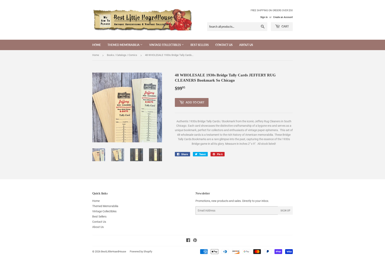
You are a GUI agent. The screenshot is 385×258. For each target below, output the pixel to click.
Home (96, 45)
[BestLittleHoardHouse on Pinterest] (195, 240)
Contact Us (224, 45)
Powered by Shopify (141, 251)
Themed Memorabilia (123, 45)
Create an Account (283, 17)
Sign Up (285, 210)
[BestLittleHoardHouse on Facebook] (188, 240)
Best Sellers (199, 45)
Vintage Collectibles (165, 45)
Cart (285, 26)
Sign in (264, 17)
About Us (246, 45)
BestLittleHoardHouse (113, 251)
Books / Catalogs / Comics (122, 55)
